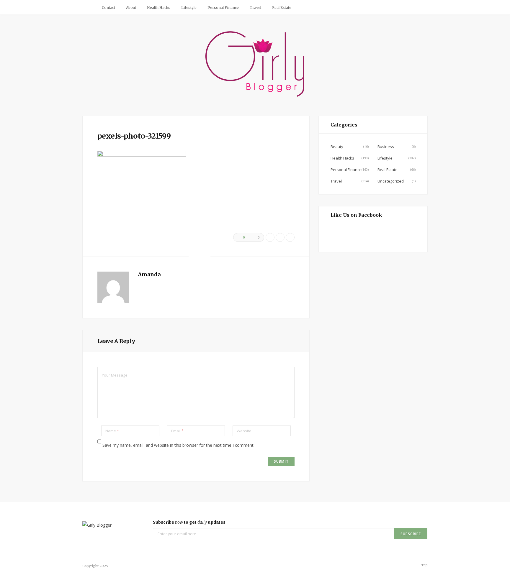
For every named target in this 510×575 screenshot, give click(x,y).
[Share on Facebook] (270, 237)
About (131, 7)
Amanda (149, 274)
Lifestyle (189, 7)
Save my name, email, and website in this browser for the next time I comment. (178, 445)
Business (385, 146)
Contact (108, 7)
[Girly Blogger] (255, 64)
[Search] (421, 7)
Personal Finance (223, 7)
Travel (255, 7)
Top (424, 565)
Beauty (337, 146)
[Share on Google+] (290, 237)
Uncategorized (390, 181)
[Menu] (89, 7)
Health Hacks (158, 7)
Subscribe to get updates (189, 522)
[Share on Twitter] (280, 237)
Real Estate (281, 7)
